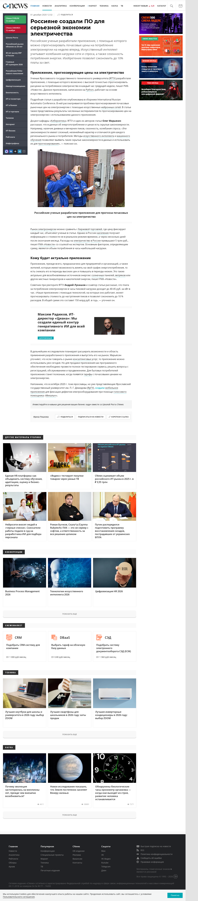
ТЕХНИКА (104, 6)
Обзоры (13, 862)
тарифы (88, 374)
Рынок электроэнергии (43, 229)
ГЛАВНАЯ (34, 6)
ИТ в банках (11, 105)
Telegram (105, 866)
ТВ (122, 6)
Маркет (44, 858)
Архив (12, 866)
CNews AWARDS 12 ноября (13, 29)
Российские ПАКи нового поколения (14, 72)
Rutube (104, 862)
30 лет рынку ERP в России (14, 54)
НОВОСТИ (47, 6)
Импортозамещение (15, 86)
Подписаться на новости (90, 417)
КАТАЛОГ (161, 6)
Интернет (10, 124)
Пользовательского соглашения (19, 896)
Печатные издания (50, 870)
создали (100, 387)
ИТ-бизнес (10, 130)
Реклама (77, 854)
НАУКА (114, 6)
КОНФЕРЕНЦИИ (77, 6)
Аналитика (61, 6)
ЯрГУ (90, 387)
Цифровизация (13, 79)
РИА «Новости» (46, 244)
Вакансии (77, 858)
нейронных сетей (111, 107)
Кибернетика (58, 120)
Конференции (48, 851)
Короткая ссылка (120, 417)
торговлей (96, 229)
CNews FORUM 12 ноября (12, 19)
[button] (171, 6)
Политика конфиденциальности (156, 854)
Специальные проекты (52, 854)
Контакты (77, 862)
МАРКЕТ (93, 6)
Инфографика (12, 143)
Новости (13, 851)
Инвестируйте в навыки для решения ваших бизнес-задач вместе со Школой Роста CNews (78, 404)
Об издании (79, 851)
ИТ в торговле (12, 111)
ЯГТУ (112, 78)
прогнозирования (48, 143)
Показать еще (69, 614)
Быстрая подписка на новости (156, 846)
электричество (82, 240)
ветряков (120, 275)
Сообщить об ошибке (151, 858)
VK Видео (105, 858)
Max (103, 851)
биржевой (84, 229)
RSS (142, 850)
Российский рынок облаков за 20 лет (14, 45)
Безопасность (12, 92)
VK (102, 854)
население (103, 233)
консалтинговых (82, 359)
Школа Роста (12, 37)
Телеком (10, 118)
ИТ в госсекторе (13, 99)
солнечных (97, 275)
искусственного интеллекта (98, 136)
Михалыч (51, 395)
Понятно (175, 895)
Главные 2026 (14, 63)
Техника (45, 862)
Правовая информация (152, 862)
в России (96, 240)
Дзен (103, 870)
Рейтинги (10, 137)
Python (90, 89)
